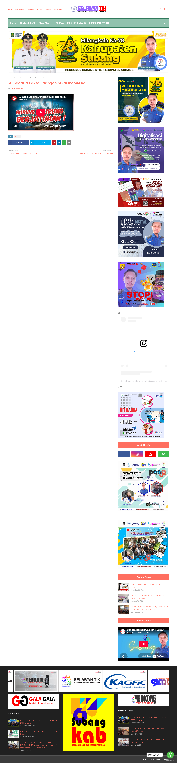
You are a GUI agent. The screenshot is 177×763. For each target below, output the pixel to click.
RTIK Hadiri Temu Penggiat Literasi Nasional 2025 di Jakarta (39, 721)
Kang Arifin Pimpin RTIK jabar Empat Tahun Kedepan (38, 732)
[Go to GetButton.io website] (170, 760)
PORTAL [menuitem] (60, 23)
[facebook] (160, 9)
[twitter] (164, 9)
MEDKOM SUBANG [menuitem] (76, 23)
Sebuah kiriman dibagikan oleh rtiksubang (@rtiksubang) (145, 381)
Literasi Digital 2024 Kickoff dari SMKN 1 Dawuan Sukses (148, 596)
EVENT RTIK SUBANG (54, 9)
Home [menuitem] (13, 23)
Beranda (11, 78)
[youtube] (150, 454)
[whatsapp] (163, 454)
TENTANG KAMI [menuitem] (27, 23)
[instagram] (168, 9)
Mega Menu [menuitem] (45, 23)
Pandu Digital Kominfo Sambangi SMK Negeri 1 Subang (147, 729)
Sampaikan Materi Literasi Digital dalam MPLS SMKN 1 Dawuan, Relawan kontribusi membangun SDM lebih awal (38, 745)
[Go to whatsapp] (170, 754)
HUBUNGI (30, 9)
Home (10, 9)
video (18, 78)
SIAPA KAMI (19, 9)
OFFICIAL (40, 9)
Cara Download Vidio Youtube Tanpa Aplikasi (147, 585)
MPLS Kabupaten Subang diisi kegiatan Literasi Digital (148, 740)
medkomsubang (17, 88)
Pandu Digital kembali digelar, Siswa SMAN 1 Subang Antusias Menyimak (150, 607)
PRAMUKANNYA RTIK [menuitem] (99, 23)
